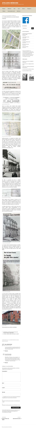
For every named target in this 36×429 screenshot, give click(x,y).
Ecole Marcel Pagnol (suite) (26, 41)
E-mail (3, 387)
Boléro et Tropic (29, 70)
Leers (19, 8)
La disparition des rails (25, 39)
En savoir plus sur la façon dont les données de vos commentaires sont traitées (11, 411)
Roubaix (3, 8)
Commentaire (4, 371)
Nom (3, 383)
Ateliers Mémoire (10, 3)
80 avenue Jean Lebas (25, 44)
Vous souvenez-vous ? (11, 11)
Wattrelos (9, 8)
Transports (29, 8)
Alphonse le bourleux (25, 46)
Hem (14, 8)
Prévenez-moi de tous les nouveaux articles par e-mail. (11, 405)
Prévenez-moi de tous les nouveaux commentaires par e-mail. (11, 401)
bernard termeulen (12, 15)
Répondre (6, 362)
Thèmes (3, 11)
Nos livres (18, 11)
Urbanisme (12, 332)
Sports (23, 8)
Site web (3, 392)
